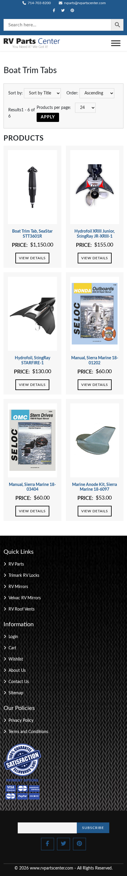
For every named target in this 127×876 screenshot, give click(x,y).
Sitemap (16, 693)
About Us (17, 671)
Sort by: (15, 93)
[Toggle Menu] (116, 43)
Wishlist (16, 659)
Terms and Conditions (28, 732)
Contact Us (19, 682)
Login (13, 637)
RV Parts (16, 564)
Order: (72, 93)
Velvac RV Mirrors (25, 598)
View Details (32, 258)
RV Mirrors (18, 587)
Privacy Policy (21, 721)
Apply (48, 117)
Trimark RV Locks (24, 576)
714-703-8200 (39, 3)
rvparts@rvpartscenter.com (84, 3)
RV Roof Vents (22, 609)
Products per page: (54, 108)
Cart (12, 648)
